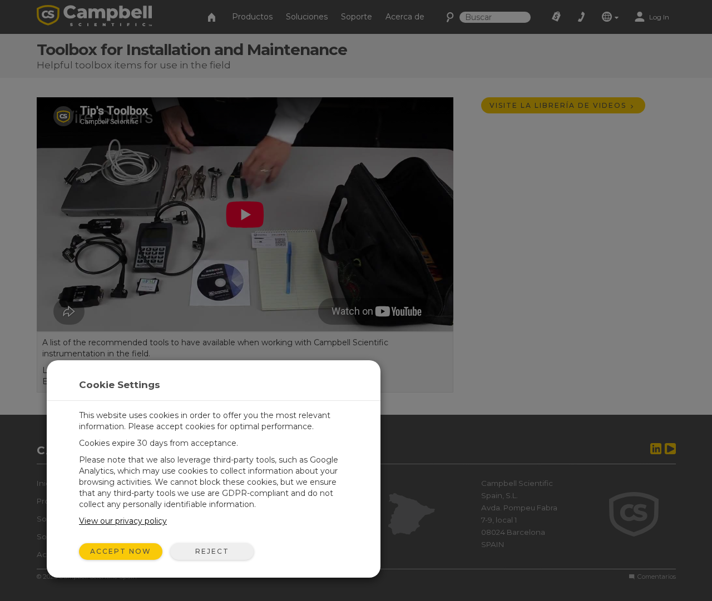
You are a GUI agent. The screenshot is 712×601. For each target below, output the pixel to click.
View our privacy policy (123, 521)
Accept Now (120, 551)
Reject (212, 551)
